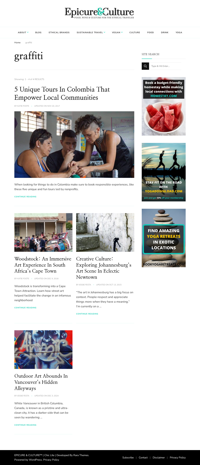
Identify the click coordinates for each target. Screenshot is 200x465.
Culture (134, 32)
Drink (165, 32)
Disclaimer (159, 457)
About (22, 32)
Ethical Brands (59, 32)
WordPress (35, 459)
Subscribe (128, 457)
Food (150, 32)
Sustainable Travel (90, 32)
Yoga (179, 32)
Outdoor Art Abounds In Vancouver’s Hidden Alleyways (41, 382)
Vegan (116, 32)
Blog (38, 32)
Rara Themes (81, 455)
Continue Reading (25, 196)
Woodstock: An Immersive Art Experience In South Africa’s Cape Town (42, 265)
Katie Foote (23, 106)
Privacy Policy (51, 459)
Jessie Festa (85, 284)
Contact (143, 457)
